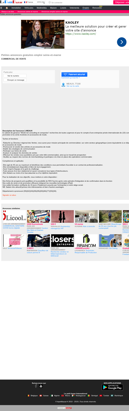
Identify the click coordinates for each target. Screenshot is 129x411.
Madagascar (81, 396)
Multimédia (42, 8)
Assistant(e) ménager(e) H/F (60, 227)
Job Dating (113, 248)
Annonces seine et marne (28, 12)
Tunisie (106, 396)
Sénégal (94, 396)
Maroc (67, 396)
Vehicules (28, 8)
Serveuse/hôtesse (14, 248)
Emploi (86, 8)
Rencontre (97, 7)
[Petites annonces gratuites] (11, 1)
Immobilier (16, 8)
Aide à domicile (89, 226)
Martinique (119, 396)
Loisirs (63, 8)
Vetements (74, 8)
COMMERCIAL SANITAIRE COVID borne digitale (13, 227)
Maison (53, 8)
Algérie (57, 396)
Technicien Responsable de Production (86, 251)
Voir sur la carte (73, 86)
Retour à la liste (8, 12)
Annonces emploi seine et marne (54, 12)
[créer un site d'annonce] (64, 408)
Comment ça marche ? (70, 78)
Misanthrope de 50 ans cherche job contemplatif (110, 226)
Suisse (46, 396)
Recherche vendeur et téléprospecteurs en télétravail (60, 254)
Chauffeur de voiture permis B (37, 251)
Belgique (34, 396)
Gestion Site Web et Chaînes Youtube (37, 230)
